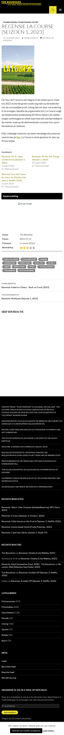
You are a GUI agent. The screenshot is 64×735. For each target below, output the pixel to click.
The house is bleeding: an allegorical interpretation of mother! (30, 471)
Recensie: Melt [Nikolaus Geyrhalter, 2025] (32, 565)
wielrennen (9, 270)
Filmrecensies (10, 22)
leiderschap (9, 263)
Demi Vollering (11, 259)
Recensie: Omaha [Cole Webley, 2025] (37, 553)
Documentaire (29, 259)
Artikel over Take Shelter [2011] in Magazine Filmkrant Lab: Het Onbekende (31, 431)
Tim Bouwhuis (31, 38)
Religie (5, 635)
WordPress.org (9, 677)
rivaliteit (39, 263)
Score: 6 (51, 263)
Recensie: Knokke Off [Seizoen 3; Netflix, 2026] (33, 581)
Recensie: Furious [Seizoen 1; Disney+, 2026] (23, 515)
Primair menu (60, 10)
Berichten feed (9, 666)
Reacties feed (8, 672)
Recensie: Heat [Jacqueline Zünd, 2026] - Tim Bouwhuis (28, 564)
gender (43, 259)
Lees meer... (49, 730)
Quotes (5, 629)
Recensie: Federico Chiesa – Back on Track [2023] (25, 285)
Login (4, 661)
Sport (35, 22)
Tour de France (46, 267)
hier (18, 137)
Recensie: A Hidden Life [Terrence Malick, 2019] (24, 447)
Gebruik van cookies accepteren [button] (26, 730)
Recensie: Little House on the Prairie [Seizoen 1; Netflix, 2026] (31, 521)
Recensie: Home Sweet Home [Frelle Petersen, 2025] (27, 527)
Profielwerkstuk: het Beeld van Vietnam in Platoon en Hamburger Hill (29, 462)
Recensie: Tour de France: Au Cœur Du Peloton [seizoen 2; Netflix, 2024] (14, 177)
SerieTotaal (19, 267)
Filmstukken (24, 22)
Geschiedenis (8, 612)
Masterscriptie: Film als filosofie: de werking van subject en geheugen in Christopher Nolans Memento (32, 422)
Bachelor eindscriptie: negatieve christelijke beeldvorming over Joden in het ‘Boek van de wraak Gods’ (31, 453)
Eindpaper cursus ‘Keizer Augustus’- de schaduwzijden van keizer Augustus (31, 479)
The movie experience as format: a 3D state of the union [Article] (29, 439)
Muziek (5, 618)
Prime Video (25, 263)
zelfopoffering (26, 270)
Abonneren (10, 712)
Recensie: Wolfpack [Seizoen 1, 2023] (20, 297)
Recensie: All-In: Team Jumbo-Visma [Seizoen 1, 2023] (13, 159)
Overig (5, 623)
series (6, 267)
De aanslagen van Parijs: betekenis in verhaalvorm (27, 487)
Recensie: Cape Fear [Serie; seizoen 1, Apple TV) (24, 532)
